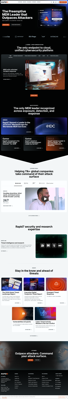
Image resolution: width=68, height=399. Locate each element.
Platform (20, 2)
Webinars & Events (32, 380)
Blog (29, 376)
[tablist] (34, 56)
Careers (16, 388)
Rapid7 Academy (45, 384)
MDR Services (4, 381)
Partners (34, 2)
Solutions (3, 382)
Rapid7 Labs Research (32, 382)
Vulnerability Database (32, 384)
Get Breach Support (5, 389)
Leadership (17, 378)
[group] (34, 36)
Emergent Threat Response (33, 378)
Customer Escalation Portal (47, 386)
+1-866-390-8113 (58, 375)
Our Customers (18, 382)
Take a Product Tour (5, 388)
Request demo (6, 24)
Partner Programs (18, 384)
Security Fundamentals (33, 386)
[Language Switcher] (54, 2)
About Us (17, 376)
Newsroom (17, 380)
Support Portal (45, 378)
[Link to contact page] (56, 2)
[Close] (66, 397)
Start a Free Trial (4, 387)
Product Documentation (47, 380)
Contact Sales (4, 391)
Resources (29, 2)
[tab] (18, 183)
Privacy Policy (4, 397)
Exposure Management (5, 379)
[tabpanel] (34, 75)
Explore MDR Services (16, 24)
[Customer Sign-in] (58, 2)
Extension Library (45, 382)
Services (24, 2)
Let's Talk (30, 360)
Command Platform (5, 378)
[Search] (51, 2)
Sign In (43, 376)
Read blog (37, 360)
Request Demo (63, 2)
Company (38, 2)
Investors (16, 386)
